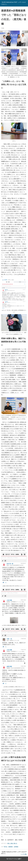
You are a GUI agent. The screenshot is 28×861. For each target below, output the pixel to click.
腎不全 (5, 846)
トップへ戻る (24, 854)
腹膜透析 (10, 846)
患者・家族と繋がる (12, 843)
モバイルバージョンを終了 (14, 859)
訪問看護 (16, 846)
